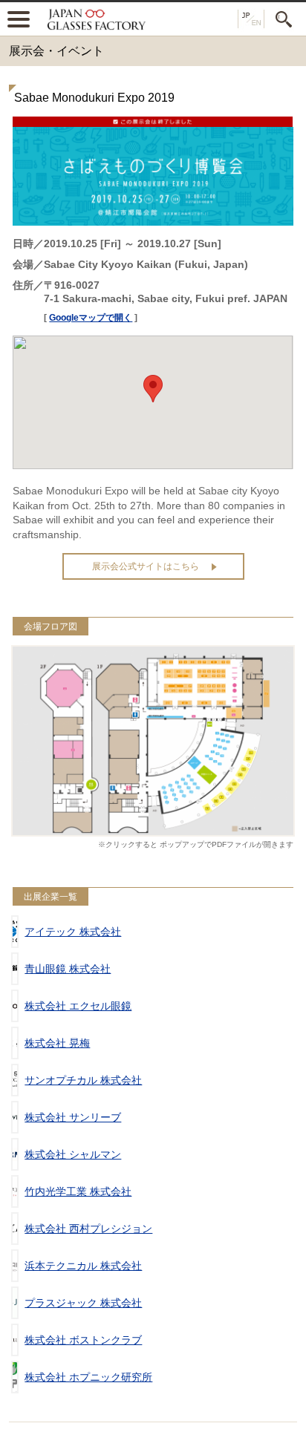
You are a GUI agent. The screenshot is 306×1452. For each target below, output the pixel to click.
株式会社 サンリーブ (73, 1117)
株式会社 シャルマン (73, 1154)
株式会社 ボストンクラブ (83, 1340)
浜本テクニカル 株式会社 (83, 1266)
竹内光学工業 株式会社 (78, 1191)
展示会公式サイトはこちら (145, 566)
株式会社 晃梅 (57, 1043)
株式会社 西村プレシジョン (88, 1228)
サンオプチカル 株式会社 (83, 1080)
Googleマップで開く (90, 318)
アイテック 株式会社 (73, 932)
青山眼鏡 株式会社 (68, 969)
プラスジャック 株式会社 (83, 1303)
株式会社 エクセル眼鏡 (78, 1006)
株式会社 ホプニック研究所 (88, 1377)
